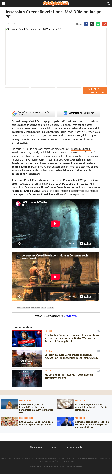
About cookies (37, 447)
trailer (43, 308)
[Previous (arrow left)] (1, 437)
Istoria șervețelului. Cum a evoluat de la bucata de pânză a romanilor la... (91, 407)
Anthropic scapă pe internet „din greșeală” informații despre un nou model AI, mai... (92, 424)
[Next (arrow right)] (3, 437)
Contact (54, 447)
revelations (35, 308)
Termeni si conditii (72, 447)
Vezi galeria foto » (94, 90)
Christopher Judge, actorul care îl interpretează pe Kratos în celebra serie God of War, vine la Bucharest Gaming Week (72, 338)
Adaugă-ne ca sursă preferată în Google (33, 113)
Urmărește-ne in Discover (81, 113)
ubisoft (50, 308)
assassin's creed (23, 308)
